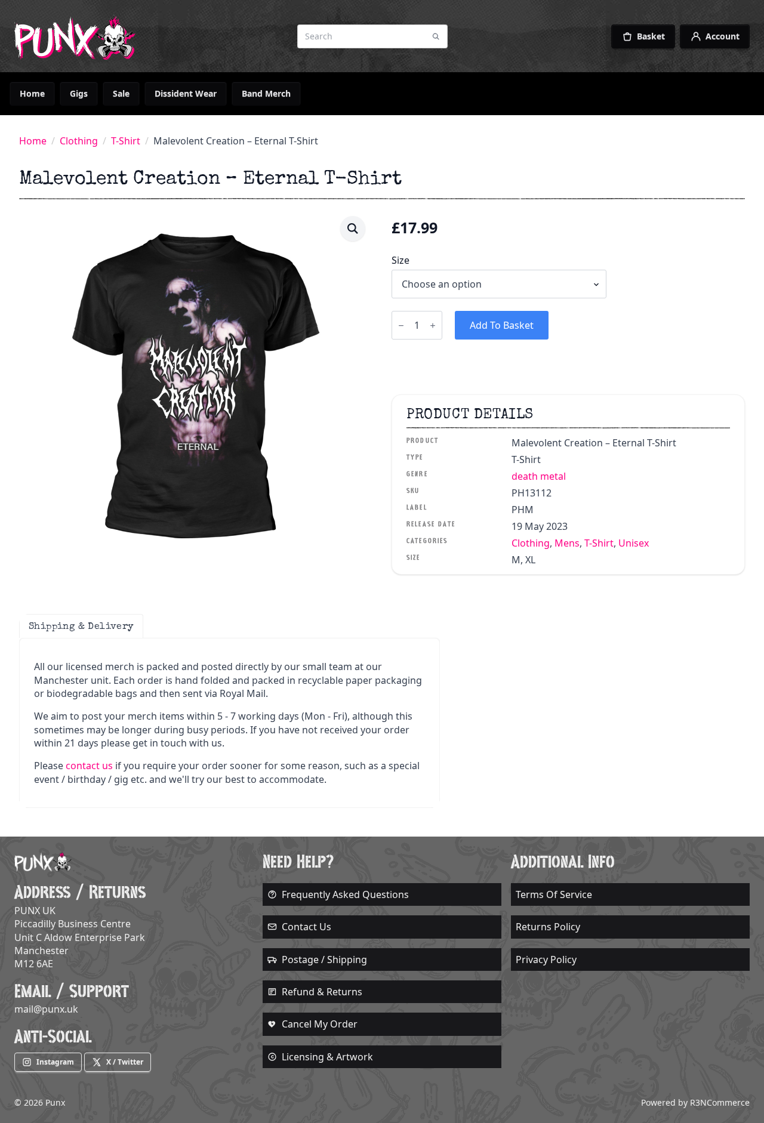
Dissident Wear (186, 93)
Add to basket (502, 325)
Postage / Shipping (324, 959)
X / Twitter (124, 1062)
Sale (121, 93)
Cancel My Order (320, 1024)
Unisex (633, 543)
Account (723, 36)
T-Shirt (125, 140)
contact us (89, 765)
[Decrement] (401, 325)
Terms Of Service (554, 894)
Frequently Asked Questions (345, 894)
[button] (352, 228)
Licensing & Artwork (327, 1056)
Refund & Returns (322, 991)
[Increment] (432, 325)
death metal (539, 476)
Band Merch (266, 93)
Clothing (79, 140)
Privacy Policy (546, 959)
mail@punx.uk (46, 1009)
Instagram (55, 1062)
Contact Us (306, 926)
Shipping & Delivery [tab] (81, 626)
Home (32, 93)
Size (400, 260)
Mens (567, 543)
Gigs (79, 93)
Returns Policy (548, 926)
